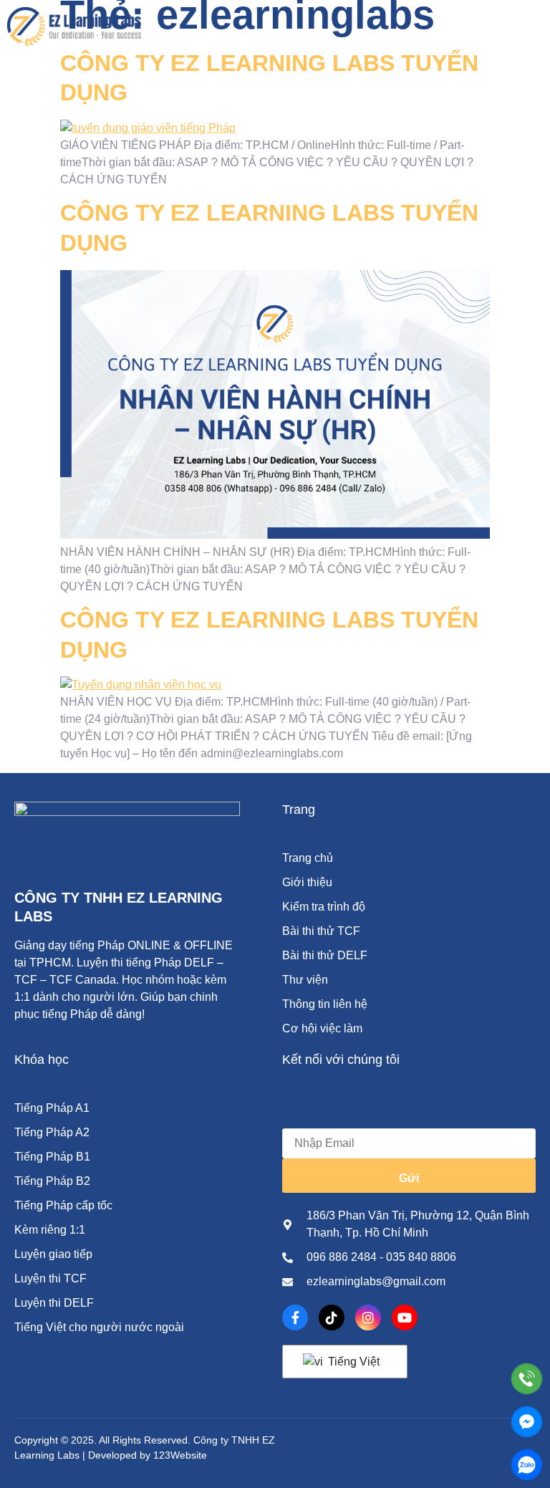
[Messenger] (527, 1422)
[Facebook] (295, 1317)
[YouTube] (405, 1317)
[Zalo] (527, 1465)
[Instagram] (368, 1317)
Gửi (409, 1178)
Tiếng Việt (352, 1361)
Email (297, 1114)
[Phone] (527, 1379)
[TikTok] (331, 1317)
